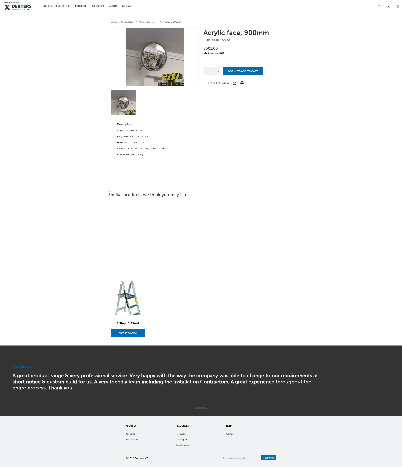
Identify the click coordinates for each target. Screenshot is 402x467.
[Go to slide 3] (201, 408)
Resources (182, 426)
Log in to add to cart (243, 71)
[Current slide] (203, 408)
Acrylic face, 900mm (170, 22)
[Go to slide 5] (206, 408)
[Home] (18, 6)
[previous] (6, 380)
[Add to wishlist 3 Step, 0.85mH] (139, 286)
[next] (396, 380)
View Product (127, 332)
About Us (131, 426)
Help (229, 426)
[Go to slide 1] (196, 408)
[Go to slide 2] (198, 408)
